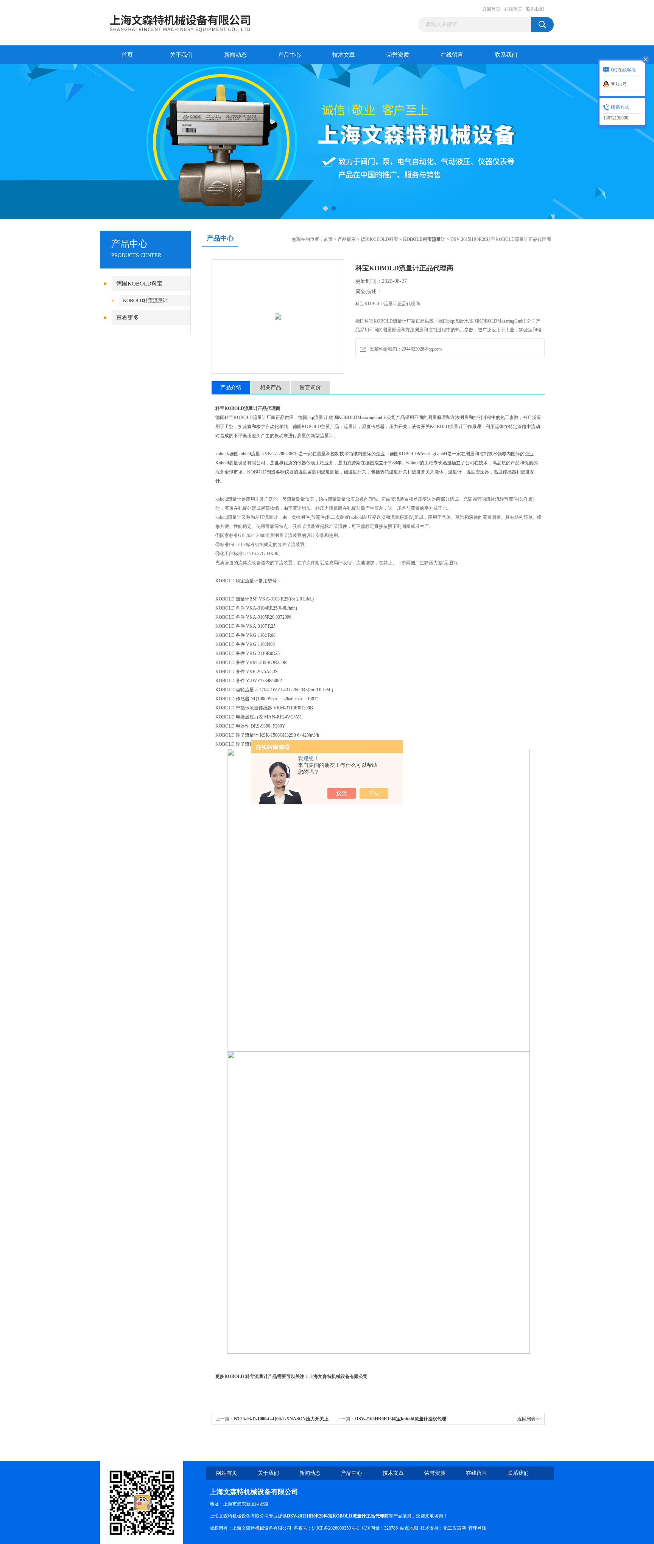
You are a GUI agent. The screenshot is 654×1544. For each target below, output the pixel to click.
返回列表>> (529, 1418)
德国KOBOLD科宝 (139, 284)
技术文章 (343, 55)
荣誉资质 (397, 55)
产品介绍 (230, 387)
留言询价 (310, 387)
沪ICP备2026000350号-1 (335, 1528)
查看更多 (127, 318)
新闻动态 (235, 55)
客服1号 (619, 84)
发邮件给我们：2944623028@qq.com (404, 349)
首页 (127, 55)
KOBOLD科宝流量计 (145, 300)
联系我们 (535, 9)
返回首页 (491, 9)
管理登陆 (477, 1528)
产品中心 (289, 55)
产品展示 (347, 239)
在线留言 (513, 9)
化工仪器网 (454, 1528)
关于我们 (181, 55)
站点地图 (409, 1528)
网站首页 (226, 1473)
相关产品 (270, 387)
